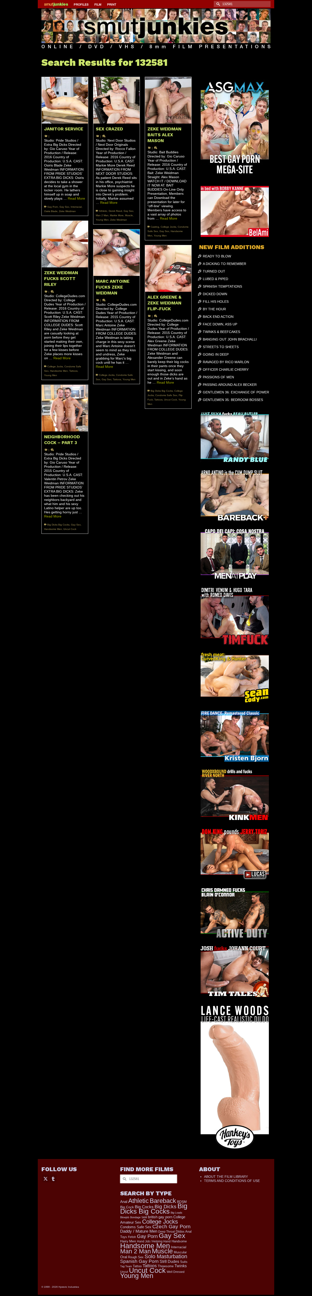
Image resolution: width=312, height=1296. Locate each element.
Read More (76, 198)
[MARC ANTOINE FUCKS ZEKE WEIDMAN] (116, 252)
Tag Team (126, 1266)
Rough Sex (136, 1257)
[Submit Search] (217, 4)
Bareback (163, 1200)
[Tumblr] (53, 1178)
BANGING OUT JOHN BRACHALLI (230, 339)
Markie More (117, 215)
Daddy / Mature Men (138, 1231)
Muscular (180, 1252)
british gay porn (160, 1217)
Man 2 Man (102, 215)
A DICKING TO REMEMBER (224, 264)
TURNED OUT (214, 271)
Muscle (129, 215)
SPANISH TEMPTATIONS (222, 286)
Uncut (124, 1271)
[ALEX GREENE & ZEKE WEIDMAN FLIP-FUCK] (168, 268)
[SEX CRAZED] (116, 100)
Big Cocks (144, 1207)
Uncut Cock (170, 399)
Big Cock (127, 1207)
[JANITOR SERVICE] (65, 100)
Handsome (179, 1241)
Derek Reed (115, 211)
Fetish (132, 1237)
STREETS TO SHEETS (221, 347)
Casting (155, 226)
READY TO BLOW (217, 256)
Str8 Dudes (169, 1261)
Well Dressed (176, 1271)
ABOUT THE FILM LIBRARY (226, 1177)
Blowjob (124, 1217)
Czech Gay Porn (171, 1226)
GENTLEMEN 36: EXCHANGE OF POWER (236, 392)
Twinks (181, 1266)
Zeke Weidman (67, 211)
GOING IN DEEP (216, 354)
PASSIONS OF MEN (218, 377)
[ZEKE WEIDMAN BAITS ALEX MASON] (168, 100)
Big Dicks (165, 1206)
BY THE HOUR (214, 309)
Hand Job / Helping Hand (154, 1241)
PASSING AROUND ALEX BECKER (230, 385)
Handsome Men (59, 371)
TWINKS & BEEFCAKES (221, 332)
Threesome (166, 1266)
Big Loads (176, 1212)
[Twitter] (45, 1178)
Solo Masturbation (166, 1256)
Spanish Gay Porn (139, 1261)
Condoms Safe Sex (166, 395)
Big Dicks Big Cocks (162, 391)
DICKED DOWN (215, 294)
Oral (123, 1257)
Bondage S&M (138, 1217)
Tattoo (137, 1266)
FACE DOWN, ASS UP (220, 324)
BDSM (182, 1202)
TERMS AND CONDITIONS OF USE (232, 1181)
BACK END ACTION (218, 317)
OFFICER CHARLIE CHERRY (226, 369)
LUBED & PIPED (215, 279)
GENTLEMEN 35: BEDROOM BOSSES (233, 400)
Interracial (76, 206)
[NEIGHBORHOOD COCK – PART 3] (65, 408)
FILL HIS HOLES (216, 301)
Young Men (102, 219)
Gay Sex (64, 206)
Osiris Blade (51, 211)
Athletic (103, 211)
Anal (123, 1201)
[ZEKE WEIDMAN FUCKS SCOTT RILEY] (65, 244)
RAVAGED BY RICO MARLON (226, 362)
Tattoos (73, 371)
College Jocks (168, 226)
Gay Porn (52, 206)
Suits (183, 1262)
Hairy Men (128, 1241)
